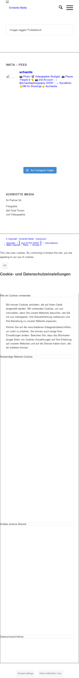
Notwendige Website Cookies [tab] (16, 356)
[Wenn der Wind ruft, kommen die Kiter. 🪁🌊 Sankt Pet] (39, 116)
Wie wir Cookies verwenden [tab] (15, 295)
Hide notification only (50, 673)
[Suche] (59, 7)
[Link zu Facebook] (59, 239)
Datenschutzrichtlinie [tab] (11, 636)
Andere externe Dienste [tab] (13, 524)
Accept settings (25, 673)
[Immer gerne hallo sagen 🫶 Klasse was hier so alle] (39, 153)
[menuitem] (59, 7)
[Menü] (68, 7)
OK (4, 265)
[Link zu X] (70, 239)
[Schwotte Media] (33, 7)
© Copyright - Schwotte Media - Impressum (26, 238)
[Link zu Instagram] (64, 239)
